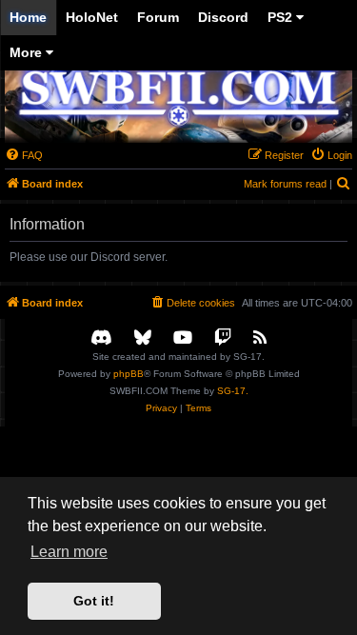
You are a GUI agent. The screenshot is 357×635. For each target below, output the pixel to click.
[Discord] (101, 338)
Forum (158, 17)
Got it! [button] (93, 600)
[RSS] (260, 338)
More (28, 52)
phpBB (128, 373)
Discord (223, 17)
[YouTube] (183, 338)
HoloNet (92, 17)
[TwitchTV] (223, 338)
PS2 (282, 17)
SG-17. (232, 391)
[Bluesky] (143, 338)
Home (28, 17)
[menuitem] (24, 155)
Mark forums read (285, 183)
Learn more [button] (69, 552)
